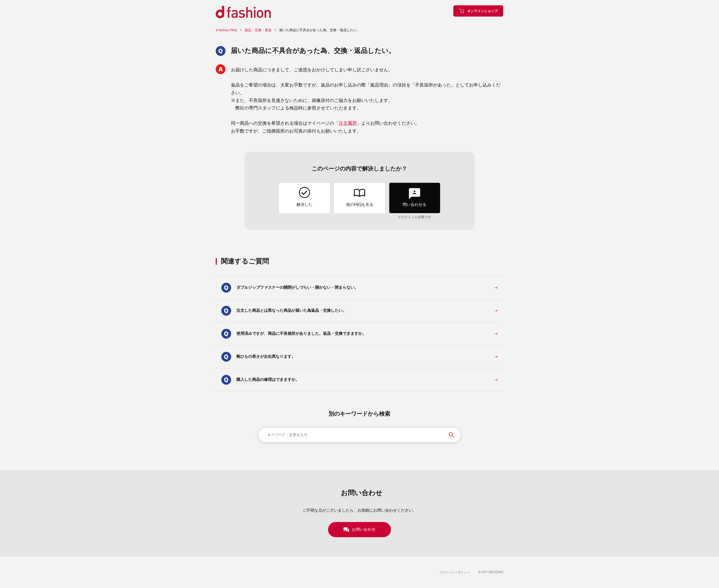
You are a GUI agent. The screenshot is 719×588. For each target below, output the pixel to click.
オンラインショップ (482, 11)
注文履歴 (348, 123)
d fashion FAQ (226, 30)
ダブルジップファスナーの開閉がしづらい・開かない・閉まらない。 (297, 288)
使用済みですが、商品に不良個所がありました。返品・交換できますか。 (301, 334)
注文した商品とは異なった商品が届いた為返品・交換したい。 (291, 311)
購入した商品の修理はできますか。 (267, 380)
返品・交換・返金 (258, 30)
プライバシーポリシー (454, 572)
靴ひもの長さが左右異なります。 (265, 357)
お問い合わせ (364, 530)
